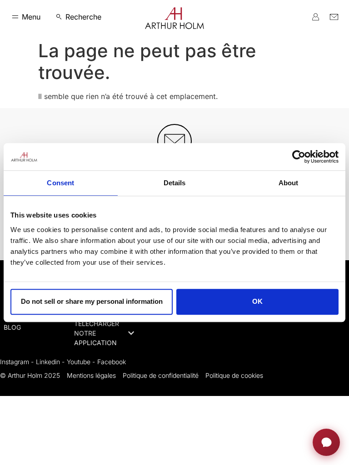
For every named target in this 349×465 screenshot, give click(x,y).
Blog (12, 327)
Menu (31, 16)
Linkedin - (50, 362)
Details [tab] (175, 183)
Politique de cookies (234, 375)
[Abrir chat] (326, 442)
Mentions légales (91, 375)
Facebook (111, 362)
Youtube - (81, 362)
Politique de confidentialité (161, 375)
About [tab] (289, 183)
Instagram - (17, 362)
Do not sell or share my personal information (92, 301)
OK (257, 301)
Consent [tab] (60, 183)
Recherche (83, 16)
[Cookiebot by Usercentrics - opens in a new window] (299, 156)
